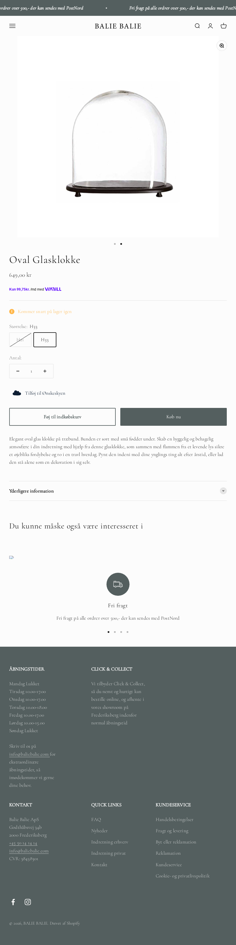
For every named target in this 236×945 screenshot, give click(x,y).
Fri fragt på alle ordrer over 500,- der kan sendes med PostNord (179, 8)
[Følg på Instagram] (28, 902)
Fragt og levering (172, 831)
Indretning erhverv (109, 842)
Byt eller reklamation (176, 842)
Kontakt (99, 865)
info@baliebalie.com (29, 754)
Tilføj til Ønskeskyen (45, 393)
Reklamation (168, 853)
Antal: (15, 358)
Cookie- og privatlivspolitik (183, 876)
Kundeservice (169, 865)
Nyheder (99, 831)
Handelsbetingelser (174, 819)
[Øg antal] (45, 371)
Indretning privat (108, 853)
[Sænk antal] (17, 371)
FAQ (96, 819)
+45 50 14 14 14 (23, 843)
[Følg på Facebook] (13, 902)
